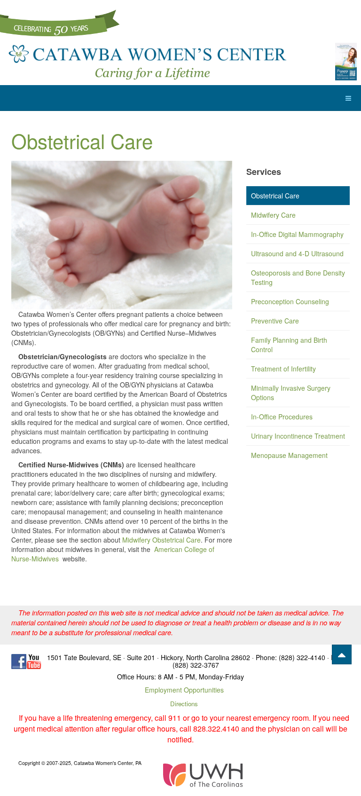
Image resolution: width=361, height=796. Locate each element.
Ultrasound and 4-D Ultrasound (297, 253)
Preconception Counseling (290, 301)
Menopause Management (289, 455)
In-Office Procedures (282, 416)
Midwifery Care (273, 215)
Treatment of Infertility (283, 368)
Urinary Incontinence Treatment (298, 436)
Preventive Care (275, 320)
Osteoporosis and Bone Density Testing (298, 277)
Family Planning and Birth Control (289, 344)
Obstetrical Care (82, 140)
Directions (184, 703)
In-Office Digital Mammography (297, 234)
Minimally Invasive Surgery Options (290, 392)
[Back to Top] (342, 654)
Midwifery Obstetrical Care (161, 539)
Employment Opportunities (184, 689)
